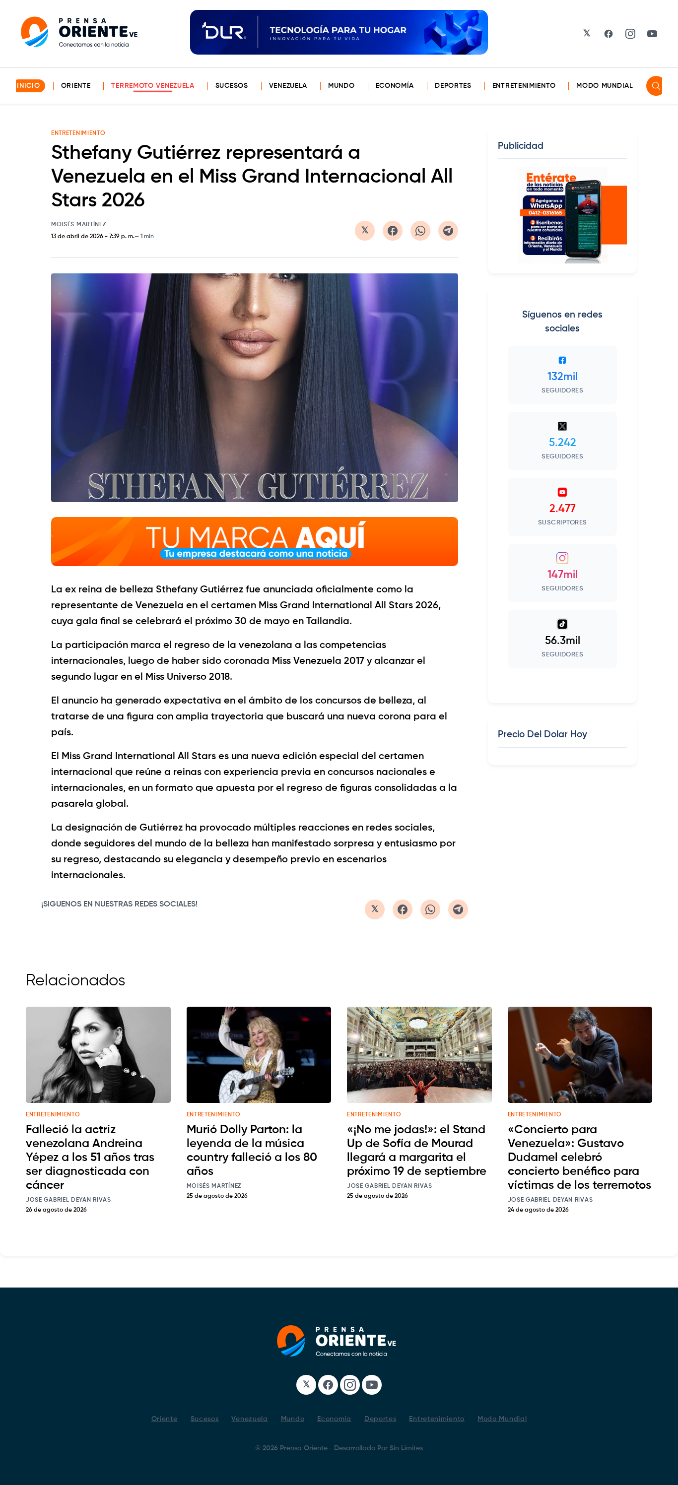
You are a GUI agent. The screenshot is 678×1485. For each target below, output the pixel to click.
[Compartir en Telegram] (448, 231)
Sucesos (231, 85)
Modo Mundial (604, 85)
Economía (395, 85)
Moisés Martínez (78, 225)
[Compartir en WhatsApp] (420, 231)
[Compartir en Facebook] (393, 231)
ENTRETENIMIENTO (78, 133)
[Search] (656, 86)
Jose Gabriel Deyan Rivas (68, 1200)
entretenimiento (53, 1115)
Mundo (341, 85)
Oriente (76, 85)
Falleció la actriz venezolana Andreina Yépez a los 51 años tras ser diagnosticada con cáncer (90, 1157)
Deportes (453, 85)
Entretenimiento (524, 85)
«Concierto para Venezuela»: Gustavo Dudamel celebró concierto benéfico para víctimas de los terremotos (579, 1157)
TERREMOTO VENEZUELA (152, 85)
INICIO (28, 85)
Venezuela (288, 85)
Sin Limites (405, 1448)
